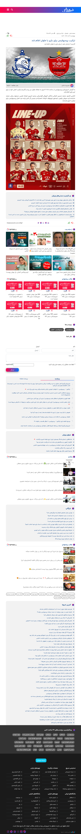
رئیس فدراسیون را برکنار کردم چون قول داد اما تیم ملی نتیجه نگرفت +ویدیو (51, 203)
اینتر (37, 804)
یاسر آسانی (22, 738)
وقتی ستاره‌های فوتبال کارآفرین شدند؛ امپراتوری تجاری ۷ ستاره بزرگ (54, 209)
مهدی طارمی (35, 789)
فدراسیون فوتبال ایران (35, 738)
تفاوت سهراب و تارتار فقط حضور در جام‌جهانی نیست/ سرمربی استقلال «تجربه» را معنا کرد (46, 408)
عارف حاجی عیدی (20, 746)
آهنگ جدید (49, 594)
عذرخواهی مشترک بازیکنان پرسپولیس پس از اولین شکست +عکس (54, 638)
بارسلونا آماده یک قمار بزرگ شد (64, 714)
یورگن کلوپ (53, 808)
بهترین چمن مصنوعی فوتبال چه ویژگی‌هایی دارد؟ (59, 513)
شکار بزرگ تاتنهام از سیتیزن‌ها (64, 685)
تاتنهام (36, 818)
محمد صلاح (53, 804)
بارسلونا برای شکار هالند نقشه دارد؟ (63, 644)
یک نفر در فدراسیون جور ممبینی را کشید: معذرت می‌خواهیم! (56, 720)
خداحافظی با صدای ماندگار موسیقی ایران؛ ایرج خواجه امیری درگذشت (54, 439)
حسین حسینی (47, 742)
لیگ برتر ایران (60, 33)
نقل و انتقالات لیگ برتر (24, 750)
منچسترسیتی (70, 746)
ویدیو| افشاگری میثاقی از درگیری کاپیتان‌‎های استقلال (58, 691)
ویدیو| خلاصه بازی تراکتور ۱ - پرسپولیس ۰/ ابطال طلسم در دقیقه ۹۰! (52, 421)
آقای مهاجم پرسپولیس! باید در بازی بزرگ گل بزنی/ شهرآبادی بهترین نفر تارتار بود (51, 635)
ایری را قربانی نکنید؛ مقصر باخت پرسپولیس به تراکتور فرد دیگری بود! (53, 656)
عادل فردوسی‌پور (16, 772)
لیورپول (57, 742)
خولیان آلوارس (49, 746)
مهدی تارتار (40, 735)
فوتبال (66, 33)
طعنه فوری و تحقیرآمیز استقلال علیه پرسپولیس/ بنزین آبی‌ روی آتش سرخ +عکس (50, 206)
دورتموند (18, 798)
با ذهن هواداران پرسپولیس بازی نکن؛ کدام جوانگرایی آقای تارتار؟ (55, 670)
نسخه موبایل (41, 760)
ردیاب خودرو (57, 594)
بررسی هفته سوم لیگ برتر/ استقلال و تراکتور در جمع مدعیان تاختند (54, 682)
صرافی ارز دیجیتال (11, 594)
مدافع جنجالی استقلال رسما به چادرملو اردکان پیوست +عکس (56, 647)
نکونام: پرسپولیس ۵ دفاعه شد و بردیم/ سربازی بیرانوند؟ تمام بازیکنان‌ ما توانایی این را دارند (46, 417)
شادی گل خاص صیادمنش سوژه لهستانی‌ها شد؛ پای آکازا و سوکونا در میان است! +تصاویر (49, 621)
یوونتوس (17, 821)
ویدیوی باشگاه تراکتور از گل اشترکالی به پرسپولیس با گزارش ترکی (54, 705)
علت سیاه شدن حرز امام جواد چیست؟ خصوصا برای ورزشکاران (56, 536)
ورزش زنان (53, 775)
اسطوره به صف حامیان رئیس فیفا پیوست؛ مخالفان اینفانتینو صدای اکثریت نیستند (50, 650)
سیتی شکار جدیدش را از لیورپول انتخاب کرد (60, 629)
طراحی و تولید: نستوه (66, 832)
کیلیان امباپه (52, 798)
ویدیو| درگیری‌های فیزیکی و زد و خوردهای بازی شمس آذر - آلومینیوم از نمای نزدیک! (50, 659)
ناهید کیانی (17, 782)
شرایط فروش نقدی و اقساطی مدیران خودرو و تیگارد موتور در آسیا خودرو (53, 530)
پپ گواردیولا (52, 811)
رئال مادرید (17, 801)
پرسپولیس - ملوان (56, 330)
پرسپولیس (69, 330)
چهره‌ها (54, 779)
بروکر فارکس (42, 594)
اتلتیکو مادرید (30, 742)
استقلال (62, 735)
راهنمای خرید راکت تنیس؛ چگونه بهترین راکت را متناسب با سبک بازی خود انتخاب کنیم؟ (48, 524)
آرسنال (41, 750)
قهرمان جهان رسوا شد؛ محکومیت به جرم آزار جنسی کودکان (56, 702)
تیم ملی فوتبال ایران (68, 742)
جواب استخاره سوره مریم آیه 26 (63, 539)
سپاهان (48, 735)
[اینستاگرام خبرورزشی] (8, 832)
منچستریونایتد (16, 815)
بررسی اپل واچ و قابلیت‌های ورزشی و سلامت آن (59, 518)
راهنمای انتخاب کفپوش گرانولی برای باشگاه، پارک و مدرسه (57, 527)
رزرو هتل (72, 597)
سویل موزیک (34, 594)
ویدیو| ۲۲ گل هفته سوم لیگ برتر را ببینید (60, 632)
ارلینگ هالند (52, 821)
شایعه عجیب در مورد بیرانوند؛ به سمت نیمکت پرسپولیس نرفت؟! (54, 612)
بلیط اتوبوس (65, 597)
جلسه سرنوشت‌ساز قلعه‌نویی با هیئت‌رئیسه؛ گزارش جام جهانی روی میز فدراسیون (50, 708)
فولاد (72, 811)
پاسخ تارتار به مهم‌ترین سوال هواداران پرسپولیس (59, 693)
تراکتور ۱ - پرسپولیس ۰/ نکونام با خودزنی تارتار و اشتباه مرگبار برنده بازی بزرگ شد (48, 389)
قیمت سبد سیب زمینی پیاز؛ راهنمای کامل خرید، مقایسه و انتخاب (54, 533)
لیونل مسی (53, 818)
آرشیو (72, 782)
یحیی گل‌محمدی (16, 785)
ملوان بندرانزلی (70, 821)
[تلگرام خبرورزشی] (11, 832)
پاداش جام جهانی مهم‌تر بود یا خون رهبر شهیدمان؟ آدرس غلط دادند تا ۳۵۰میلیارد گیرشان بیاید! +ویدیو (44, 200)
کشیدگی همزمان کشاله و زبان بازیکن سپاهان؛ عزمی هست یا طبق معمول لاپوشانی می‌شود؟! (48, 212)
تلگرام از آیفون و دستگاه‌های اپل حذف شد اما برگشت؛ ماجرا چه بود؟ (54, 442)
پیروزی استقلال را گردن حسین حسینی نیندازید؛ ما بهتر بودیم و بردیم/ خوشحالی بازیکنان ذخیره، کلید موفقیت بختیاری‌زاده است (41, 394)
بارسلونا (60, 738)
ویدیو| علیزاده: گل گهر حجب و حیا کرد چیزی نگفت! (58, 624)
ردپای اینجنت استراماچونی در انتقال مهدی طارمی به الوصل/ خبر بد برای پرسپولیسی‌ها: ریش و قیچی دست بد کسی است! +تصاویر (41, 215)
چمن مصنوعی (71, 594)
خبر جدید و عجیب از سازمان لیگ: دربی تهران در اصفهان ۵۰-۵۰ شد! (54, 641)
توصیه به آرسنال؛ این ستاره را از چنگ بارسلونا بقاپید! (58, 699)
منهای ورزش (66, 435)
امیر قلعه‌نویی (16, 779)
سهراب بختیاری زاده (28, 735)
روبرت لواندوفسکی (51, 815)
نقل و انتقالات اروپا (49, 738)
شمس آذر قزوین (69, 750)
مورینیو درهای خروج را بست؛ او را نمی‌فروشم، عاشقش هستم (56, 609)
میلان (29, 746)
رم (19, 804)
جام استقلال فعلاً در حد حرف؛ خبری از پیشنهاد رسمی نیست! (56, 717)
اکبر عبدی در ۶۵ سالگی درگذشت (63, 448)
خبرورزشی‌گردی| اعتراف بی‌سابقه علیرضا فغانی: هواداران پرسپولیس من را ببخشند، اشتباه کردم (45, 426)
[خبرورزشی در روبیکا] (18, 832)
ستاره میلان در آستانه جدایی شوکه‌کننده (61, 673)
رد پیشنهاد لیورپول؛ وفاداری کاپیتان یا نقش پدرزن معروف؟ (56, 661)
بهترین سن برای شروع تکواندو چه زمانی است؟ (60, 521)
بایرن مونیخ (35, 811)
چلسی (59, 750)
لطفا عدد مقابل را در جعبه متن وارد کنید (62, 364)
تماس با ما (71, 775)
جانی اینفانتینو (50, 750)
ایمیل (38, 346)
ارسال (12, 370)
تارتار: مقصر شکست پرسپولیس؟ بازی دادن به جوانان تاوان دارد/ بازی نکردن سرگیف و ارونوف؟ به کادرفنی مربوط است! (39, 402)
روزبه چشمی (59, 746)
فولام (34, 750)
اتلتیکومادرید (34, 801)
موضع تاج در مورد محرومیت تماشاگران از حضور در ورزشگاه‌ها (56, 679)
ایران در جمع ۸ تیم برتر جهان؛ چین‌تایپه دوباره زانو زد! (58, 653)
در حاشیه (53, 782)
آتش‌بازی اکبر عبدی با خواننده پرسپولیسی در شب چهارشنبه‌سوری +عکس (52, 445)
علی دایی (35, 782)
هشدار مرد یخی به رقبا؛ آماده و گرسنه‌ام (61, 723)
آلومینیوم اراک (38, 746)
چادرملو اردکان (19, 742)
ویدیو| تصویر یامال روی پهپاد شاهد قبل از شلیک (59, 451)
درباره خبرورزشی (69, 772)
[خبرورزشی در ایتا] (21, 832)
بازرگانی (68, 508)
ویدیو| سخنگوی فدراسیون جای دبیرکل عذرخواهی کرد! (58, 615)
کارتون (54, 785)
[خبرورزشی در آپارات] (14, 832)
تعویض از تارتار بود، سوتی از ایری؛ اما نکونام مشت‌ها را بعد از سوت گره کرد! (50, 412)
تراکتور (55, 735)
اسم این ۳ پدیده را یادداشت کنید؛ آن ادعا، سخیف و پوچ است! (55, 664)
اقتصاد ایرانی (57, 597)
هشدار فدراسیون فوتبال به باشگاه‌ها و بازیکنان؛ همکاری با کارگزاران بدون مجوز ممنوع (50, 667)
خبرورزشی (68, 10)
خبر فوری (64, 594)
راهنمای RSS (70, 785)
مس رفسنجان (70, 818)
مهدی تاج (35, 779)
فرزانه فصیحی (16, 775)
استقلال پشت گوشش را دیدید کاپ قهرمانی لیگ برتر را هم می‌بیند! (54, 688)
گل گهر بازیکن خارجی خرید (65, 627)
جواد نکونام (16, 735)
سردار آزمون (35, 772)
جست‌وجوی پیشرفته (68, 789)
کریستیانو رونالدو (51, 801)
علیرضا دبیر (35, 785)
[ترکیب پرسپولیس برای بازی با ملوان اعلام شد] (40, 65)
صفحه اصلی (72, 33)
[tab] (57, 378)
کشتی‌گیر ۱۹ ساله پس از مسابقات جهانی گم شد (59, 618)
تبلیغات (71, 779)
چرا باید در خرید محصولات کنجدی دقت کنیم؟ (60, 516)
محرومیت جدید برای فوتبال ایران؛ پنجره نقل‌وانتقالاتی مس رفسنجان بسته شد (51, 696)
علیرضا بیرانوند (69, 738)
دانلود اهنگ (26, 594)
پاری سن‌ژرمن (34, 815)
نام (74, 346)
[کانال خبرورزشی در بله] (24, 832)
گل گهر (38, 742)
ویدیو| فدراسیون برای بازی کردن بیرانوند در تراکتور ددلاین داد (56, 676)
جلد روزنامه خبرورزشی (50, 789)
